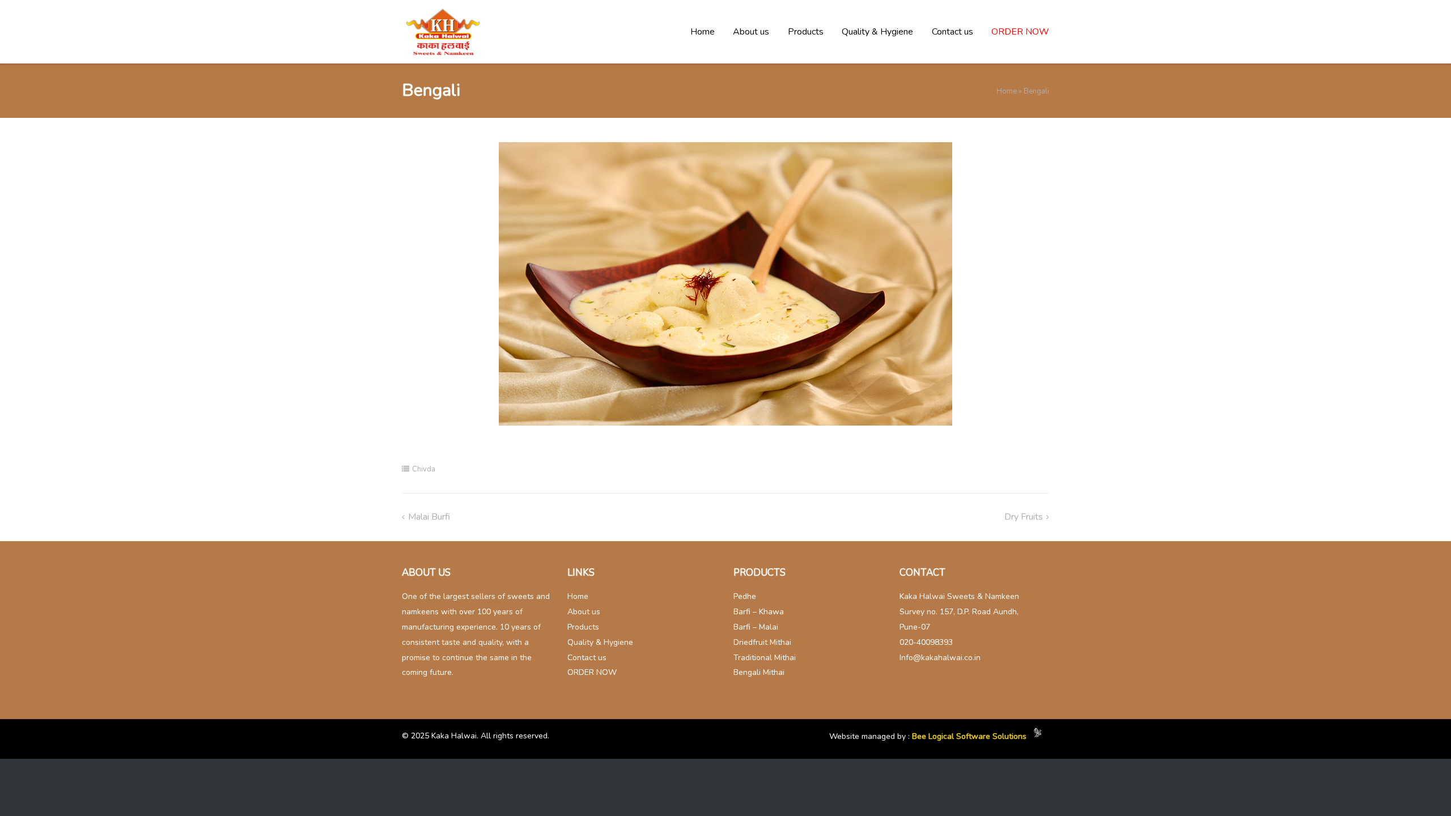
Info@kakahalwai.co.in (940, 657)
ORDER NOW (1020, 32)
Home (702, 32)
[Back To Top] (1420, 785)
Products (806, 32)
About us (751, 32)
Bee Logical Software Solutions (969, 737)
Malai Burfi (429, 517)
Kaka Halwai (454, 735)
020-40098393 (926, 642)
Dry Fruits (1023, 517)
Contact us (952, 32)
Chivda (423, 469)
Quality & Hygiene (877, 32)
